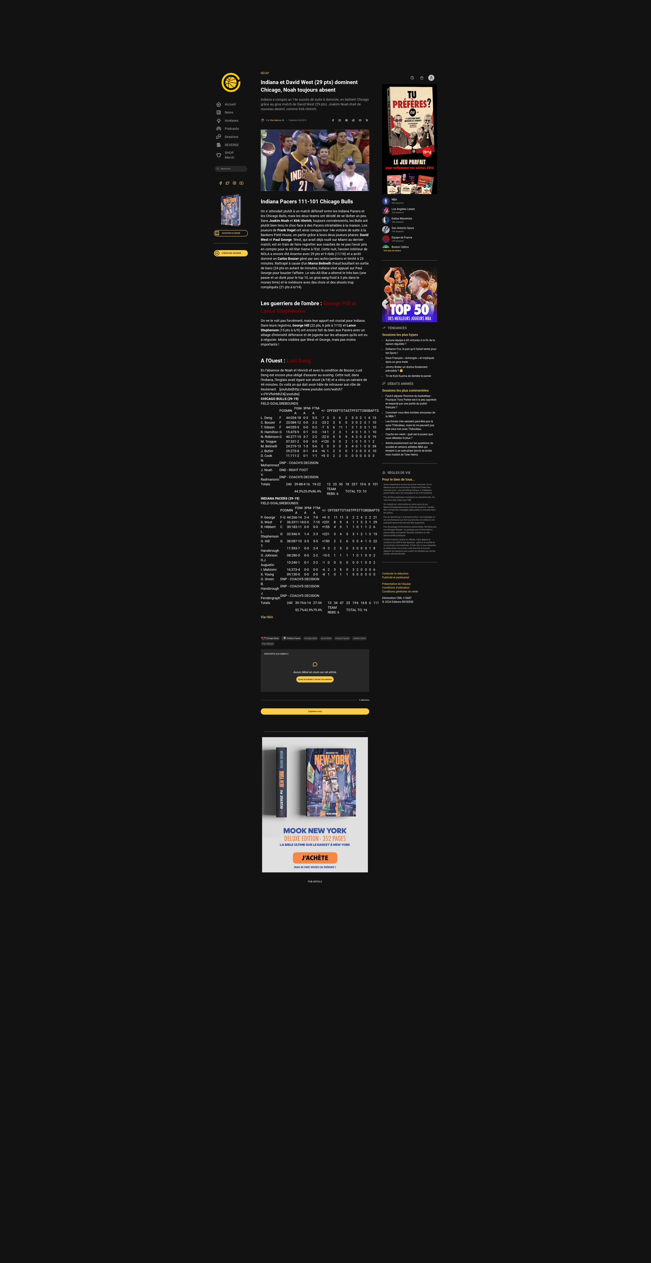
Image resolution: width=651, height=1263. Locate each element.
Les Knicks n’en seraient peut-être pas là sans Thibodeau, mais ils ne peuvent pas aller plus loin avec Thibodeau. (410, 425)
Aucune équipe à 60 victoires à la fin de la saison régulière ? (410, 342)
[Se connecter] (431, 78)
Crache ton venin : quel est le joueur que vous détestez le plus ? (409, 436)
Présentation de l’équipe (396, 583)
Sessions (231, 137)
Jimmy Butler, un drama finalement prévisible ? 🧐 (406, 368)
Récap (265, 73)
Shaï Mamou (276, 120)
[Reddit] (353, 120)
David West (326, 638)
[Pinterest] (346, 120)
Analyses (231, 120)
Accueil (230, 104)
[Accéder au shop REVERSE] (422, 78)
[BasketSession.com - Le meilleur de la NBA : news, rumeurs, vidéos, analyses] (231, 82)
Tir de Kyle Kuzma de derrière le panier (408, 376)
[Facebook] (333, 120)
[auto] (412, 78)
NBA (270, 617)
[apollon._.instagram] (234, 183)
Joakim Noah (359, 638)
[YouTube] (241, 183)
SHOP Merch (229, 155)
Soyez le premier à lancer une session (315, 679)
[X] (366, 120)
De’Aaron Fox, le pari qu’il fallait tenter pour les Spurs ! (411, 350)
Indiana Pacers (342, 638)
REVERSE (232, 145)
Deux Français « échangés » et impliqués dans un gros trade (410, 359)
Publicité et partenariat (395, 577)
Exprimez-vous (315, 711)
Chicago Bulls (310, 638)
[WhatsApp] (339, 120)
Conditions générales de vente (400, 591)
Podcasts (232, 129)
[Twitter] (227, 183)
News (229, 112)
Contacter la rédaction (395, 573)
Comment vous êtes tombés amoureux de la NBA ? (410, 414)
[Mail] (360, 120)
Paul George (267, 644)
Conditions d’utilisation (396, 587)
